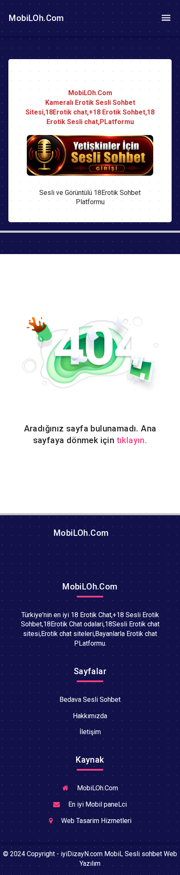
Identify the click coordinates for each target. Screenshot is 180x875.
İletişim (90, 732)
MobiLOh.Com (35, 18)
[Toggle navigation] (165, 18)
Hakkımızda (90, 716)
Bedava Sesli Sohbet (90, 700)
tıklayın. (132, 440)
